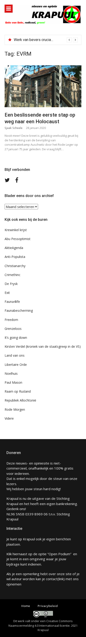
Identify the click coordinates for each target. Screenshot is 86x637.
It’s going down (16, 337)
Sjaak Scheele (13, 128)
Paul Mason (13, 382)
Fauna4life (12, 301)
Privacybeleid (48, 606)
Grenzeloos (13, 328)
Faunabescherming (19, 310)
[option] (46, 39)
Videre (9, 418)
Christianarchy (15, 266)
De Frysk (11, 284)
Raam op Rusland (18, 391)
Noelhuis (11, 373)
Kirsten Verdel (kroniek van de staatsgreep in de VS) (43, 346)
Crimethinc (12, 275)
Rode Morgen (15, 409)
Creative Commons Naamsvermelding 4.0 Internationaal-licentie (40, 623)
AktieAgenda (14, 248)
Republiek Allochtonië (20, 400)
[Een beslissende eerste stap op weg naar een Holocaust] (43, 86)
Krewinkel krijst (16, 230)
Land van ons (15, 355)
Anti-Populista (15, 256)
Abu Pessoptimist (18, 239)
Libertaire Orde (16, 364)
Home (25, 606)
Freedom (11, 319)
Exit (7, 292)
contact (52, 579)
